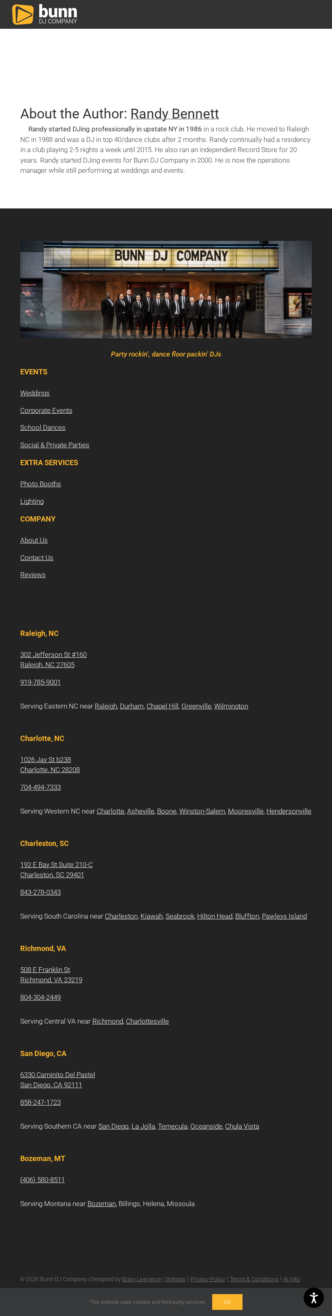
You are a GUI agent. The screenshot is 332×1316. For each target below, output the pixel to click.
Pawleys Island (284, 916)
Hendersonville (288, 811)
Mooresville (246, 811)
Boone (167, 811)
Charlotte (110, 811)
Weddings (35, 393)
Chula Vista (242, 1126)
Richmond (107, 1021)
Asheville (140, 811)
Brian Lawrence (141, 1279)
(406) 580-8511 (42, 1180)
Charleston (121, 916)
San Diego (113, 1126)
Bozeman (101, 1204)
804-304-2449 (40, 997)
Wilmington (231, 706)
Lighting (32, 501)
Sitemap (175, 1279)
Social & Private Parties (54, 445)
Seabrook (180, 916)
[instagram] (35, 730)
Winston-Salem (202, 811)
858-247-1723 (40, 1102)
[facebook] (22, 730)
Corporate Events (46, 410)
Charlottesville (147, 1021)
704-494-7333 (40, 787)
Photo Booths (40, 484)
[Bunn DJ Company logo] (44, 7)
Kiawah (151, 916)
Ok (227, 1302)
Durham (132, 706)
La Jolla (143, 1126)
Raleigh (106, 706)
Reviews (33, 575)
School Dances (43, 427)
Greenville (196, 706)
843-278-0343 (40, 892)
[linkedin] (61, 730)
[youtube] (48, 730)
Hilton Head (214, 916)
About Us (34, 540)
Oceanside (206, 1126)
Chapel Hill (163, 706)
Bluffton (247, 916)
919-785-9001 (40, 682)
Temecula (172, 1126)
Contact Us (36, 558)
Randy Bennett (174, 114)
